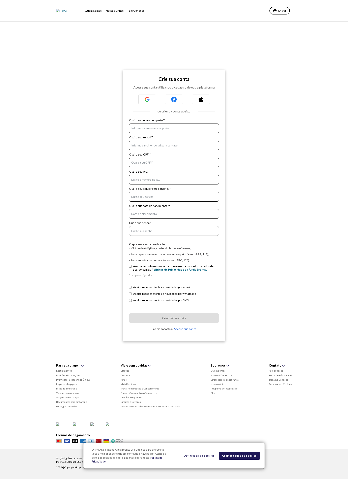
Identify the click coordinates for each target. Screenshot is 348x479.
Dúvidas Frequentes (132, 397)
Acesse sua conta (184, 329)
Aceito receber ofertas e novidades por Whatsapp (164, 293)
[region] (174, 456)
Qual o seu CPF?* (140, 154)
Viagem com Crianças (68, 397)
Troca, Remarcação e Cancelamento (140, 388)
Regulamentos (64, 370)
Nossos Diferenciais (221, 375)
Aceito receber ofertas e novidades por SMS (161, 300)
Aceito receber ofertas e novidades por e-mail (162, 287)
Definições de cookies (199, 455)
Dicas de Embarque (66, 388)
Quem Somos (218, 370)
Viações (125, 370)
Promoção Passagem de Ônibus (73, 379)
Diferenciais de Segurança (225, 379)
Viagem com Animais (67, 393)
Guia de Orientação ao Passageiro (139, 393)
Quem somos (93, 10)
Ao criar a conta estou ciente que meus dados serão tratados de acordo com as (173, 267)
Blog (213, 393)
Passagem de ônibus (67, 406)
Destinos (125, 375)
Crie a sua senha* (140, 223)
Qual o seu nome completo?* (147, 120)
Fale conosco (136, 10)
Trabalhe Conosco (278, 379)
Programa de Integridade (224, 388)
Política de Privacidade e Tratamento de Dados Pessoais (150, 406)
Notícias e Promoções (68, 375)
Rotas (124, 379)
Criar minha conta (174, 318)
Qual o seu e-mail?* (141, 137)
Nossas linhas (115, 10)
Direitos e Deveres (131, 401)
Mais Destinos (128, 384)
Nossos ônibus (219, 384)
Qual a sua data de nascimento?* (149, 205)
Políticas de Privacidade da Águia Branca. (179, 269)
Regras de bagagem (66, 384)
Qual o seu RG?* (139, 171)
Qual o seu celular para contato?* (150, 188)
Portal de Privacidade (280, 375)
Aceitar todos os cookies (239, 455)
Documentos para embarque (71, 401)
